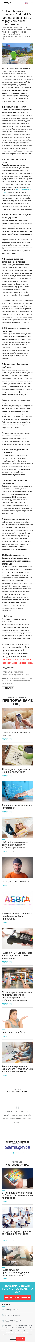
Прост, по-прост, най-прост (16, 881)
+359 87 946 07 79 (13, 1321)
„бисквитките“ (28, 1334)
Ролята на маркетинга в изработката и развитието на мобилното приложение (17, 1069)
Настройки (13, 1339)
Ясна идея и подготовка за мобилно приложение (16, 770)
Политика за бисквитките (9, 1334)
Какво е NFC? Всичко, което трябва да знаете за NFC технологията (17, 955)
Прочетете (7, 739)
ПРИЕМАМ (20, 1339)
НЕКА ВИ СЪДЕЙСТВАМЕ (16, 1298)
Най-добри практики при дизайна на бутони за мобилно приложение (15, 845)
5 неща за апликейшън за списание (16, 733)
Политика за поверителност (21, 1332)
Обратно (9, 688)
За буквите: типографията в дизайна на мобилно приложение (17, 916)
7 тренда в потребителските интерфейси (17, 806)
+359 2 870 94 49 (12, 1315)
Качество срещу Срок (13, 1032)
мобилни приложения (21, 678)
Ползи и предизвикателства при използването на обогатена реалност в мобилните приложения (17, 996)
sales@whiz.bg (11, 1310)
